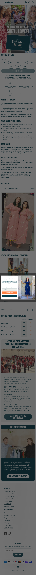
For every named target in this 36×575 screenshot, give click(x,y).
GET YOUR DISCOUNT (9, 292)
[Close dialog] (34, 276)
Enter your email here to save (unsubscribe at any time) (9, 287)
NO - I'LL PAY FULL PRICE (9, 295)
